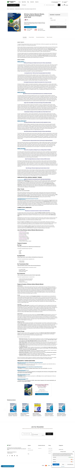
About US (29, 448)
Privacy (49, 453)
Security (49, 451)
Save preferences (70, 464)
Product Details (31, 37)
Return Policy (50, 448)
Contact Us (32, 1)
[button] (73, 451)
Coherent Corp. (21, 231)
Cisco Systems (21, 234)
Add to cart (58, 26)
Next (70, 410)
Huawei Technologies (22, 232)
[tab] (25, 37)
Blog (28, 1)
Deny (63, 464)
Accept (56, 464)
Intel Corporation (22, 235)
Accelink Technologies (23, 237)
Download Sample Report (40, 37)
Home (19, 1)
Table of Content (49, 37)
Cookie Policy (62, 466)
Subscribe (49, 433)
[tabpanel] (14, 22)
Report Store (24, 1)
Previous (5, 410)
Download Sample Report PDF (31, 27)
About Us (36, 1)
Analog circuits (61, 449)
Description (25, 37)
